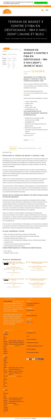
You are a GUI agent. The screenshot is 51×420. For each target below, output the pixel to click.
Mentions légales (31, 349)
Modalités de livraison (32, 342)
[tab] (13, 148)
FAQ (27, 336)
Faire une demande (31, 315)
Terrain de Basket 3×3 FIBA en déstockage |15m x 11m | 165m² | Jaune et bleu (13, 269)
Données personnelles (32, 352)
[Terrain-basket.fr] (4, 38)
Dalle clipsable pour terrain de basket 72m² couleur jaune (37, 267)
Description (13, 148)
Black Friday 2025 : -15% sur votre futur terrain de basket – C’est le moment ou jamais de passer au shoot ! (16, 371)
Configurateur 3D (31, 333)
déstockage (27, 93)
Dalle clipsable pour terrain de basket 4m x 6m (14, 284)
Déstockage (32, 140)
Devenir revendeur (31, 339)
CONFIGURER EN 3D (40, 3)
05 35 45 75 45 (30, 310)
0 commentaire (17, 345)
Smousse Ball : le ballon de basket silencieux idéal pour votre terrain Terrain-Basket (16, 342)
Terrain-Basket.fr (8, 301)
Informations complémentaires (27, 148)
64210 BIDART (30, 305)
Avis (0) (39, 148)
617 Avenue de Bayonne (32, 303)
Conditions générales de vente (34, 346)
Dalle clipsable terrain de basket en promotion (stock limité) (37, 284)
